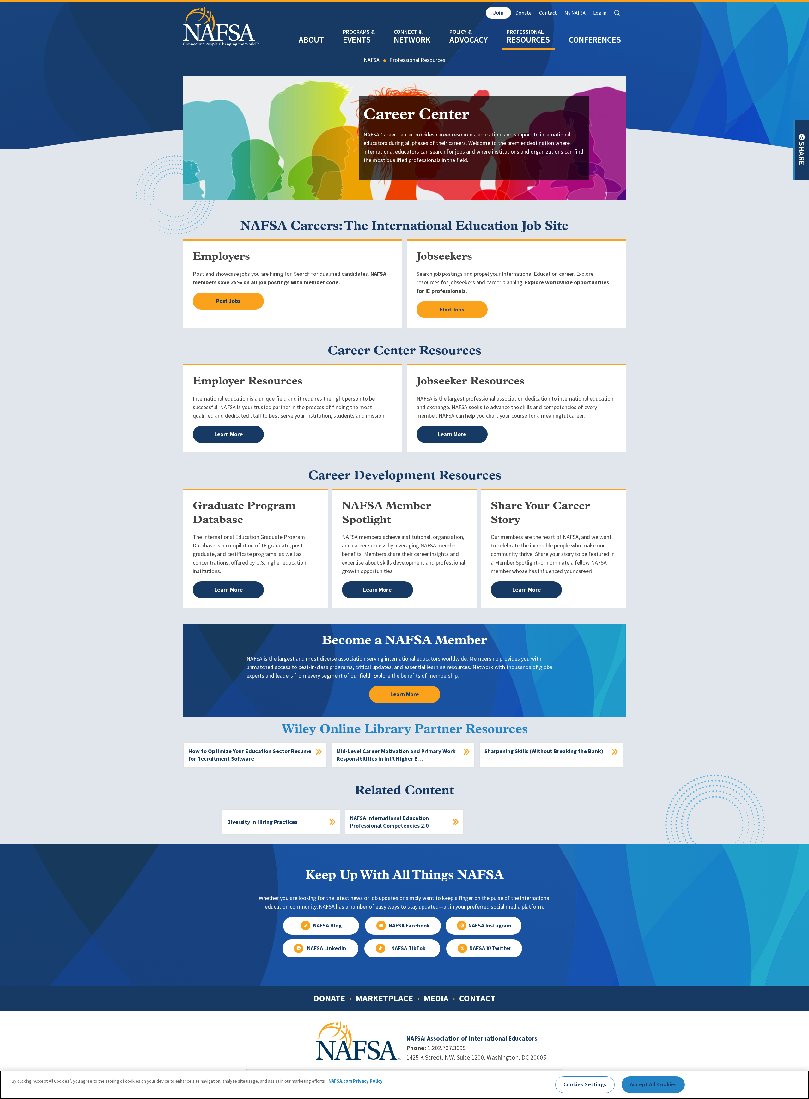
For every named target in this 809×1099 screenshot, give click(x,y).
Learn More (228, 434)
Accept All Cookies (653, 1084)
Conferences (595, 39)
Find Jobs (452, 309)
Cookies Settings (584, 1084)
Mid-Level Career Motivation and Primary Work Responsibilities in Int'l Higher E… (396, 755)
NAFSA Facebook (409, 925)
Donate (523, 12)
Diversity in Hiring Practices (262, 822)
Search (617, 13)
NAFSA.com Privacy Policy (355, 1081)
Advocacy (468, 39)
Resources (528, 39)
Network (412, 39)
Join (498, 12)
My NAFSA (575, 12)
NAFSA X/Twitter (490, 948)
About (311, 39)
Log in (599, 12)
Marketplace (384, 998)
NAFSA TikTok (408, 948)
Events (357, 39)
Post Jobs (228, 301)
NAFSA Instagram (489, 925)
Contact (548, 12)
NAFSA (372, 60)
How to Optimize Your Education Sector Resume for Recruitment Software (249, 755)
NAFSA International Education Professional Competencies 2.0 (389, 822)
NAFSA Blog (327, 925)
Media (436, 998)
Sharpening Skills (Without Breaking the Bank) (543, 751)
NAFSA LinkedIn (326, 948)
